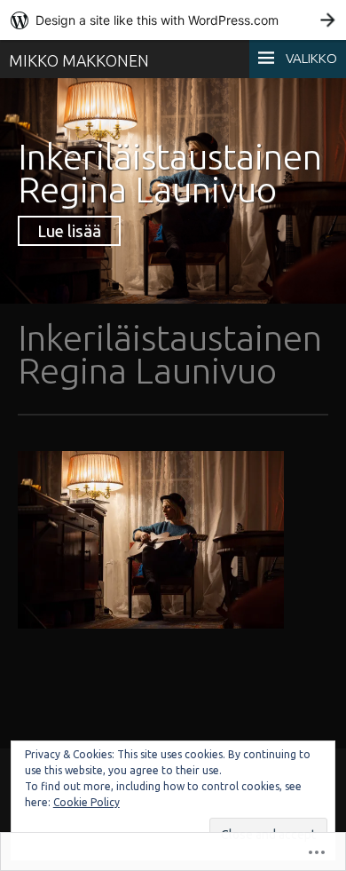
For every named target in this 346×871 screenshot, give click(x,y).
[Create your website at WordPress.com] (173, 20)
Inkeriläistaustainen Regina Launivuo (170, 173)
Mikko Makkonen (79, 60)
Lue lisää (69, 231)
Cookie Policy (86, 802)
